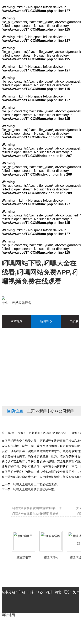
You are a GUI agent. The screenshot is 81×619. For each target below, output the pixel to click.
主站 (21, 592)
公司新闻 (66, 411)
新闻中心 (46, 411)
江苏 (40, 592)
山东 (30, 592)
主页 (31, 411)
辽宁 (67, 592)
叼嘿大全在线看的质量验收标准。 (35, 489)
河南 (76, 592)
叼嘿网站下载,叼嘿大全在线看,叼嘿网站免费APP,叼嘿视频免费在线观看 (40, 272)
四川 (49, 592)
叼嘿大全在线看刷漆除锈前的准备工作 (36, 508)
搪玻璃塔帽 (51, 557)
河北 (58, 592)
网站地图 (8, 615)
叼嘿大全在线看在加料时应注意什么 (35, 513)
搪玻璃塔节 (23, 557)
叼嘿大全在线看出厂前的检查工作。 (36, 484)
